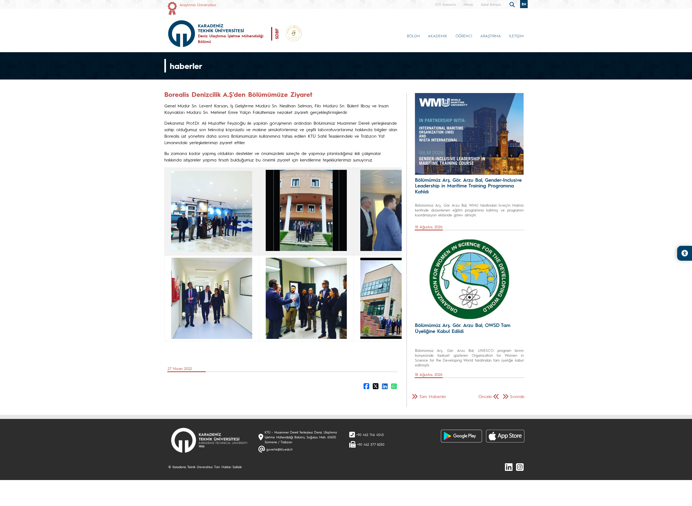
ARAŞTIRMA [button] (490, 35)
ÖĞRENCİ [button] (463, 35)
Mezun (468, 4)
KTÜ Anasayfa (445, 4)
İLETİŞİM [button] (516, 35)
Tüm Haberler (432, 396)
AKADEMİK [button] (437, 35)
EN (524, 4)
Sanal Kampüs (491, 4)
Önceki (485, 396)
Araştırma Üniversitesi (197, 4)
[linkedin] (509, 466)
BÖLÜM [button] (413, 35)
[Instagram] (520, 466)
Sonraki (517, 396)
